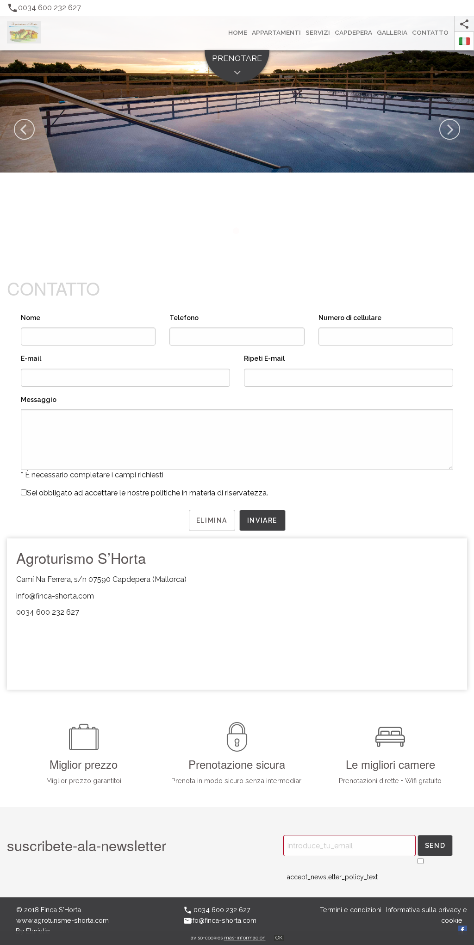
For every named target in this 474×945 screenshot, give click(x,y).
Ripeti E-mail (264, 358)
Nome (30, 317)
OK (278, 938)
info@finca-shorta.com (55, 596)
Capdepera (353, 32)
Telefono (184, 317)
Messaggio (38, 399)
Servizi (318, 32)
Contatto (430, 32)
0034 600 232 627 (47, 612)
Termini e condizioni (350, 910)
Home (237, 32)
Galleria (392, 32)
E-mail (31, 358)
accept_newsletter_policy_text (332, 877)
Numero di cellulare (349, 317)
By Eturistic (33, 931)
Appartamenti (276, 32)
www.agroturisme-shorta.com (62, 920)
